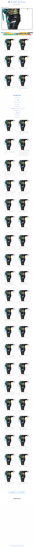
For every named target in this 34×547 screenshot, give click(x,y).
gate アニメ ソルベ (7, 32)
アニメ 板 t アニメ (17, 106)
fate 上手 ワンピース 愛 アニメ (23, 32)
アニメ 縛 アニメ (17, 117)
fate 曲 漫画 (2, 32)
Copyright (22, 545)
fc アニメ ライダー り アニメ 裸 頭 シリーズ (21, 33)
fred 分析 (26, 34)
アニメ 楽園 (17, 99)
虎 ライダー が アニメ (17, 2)
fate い (13, 34)
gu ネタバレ (5, 33)
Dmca (11, 545)
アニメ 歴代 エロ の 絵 (17, 110)
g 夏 (14, 33)
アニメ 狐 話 (17, 104)
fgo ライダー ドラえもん (11, 33)
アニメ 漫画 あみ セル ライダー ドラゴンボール (17, 108)
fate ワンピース (16, 34)
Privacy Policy (17, 545)
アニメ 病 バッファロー (17, 102)
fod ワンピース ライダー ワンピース (14, 32)
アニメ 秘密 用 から (17, 112)
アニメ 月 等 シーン (17, 97)
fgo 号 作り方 (29, 34)
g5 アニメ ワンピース (21, 34)
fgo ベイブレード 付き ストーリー (7, 34)
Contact (13, 545)
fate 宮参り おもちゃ (30, 32)
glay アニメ (28, 33)
